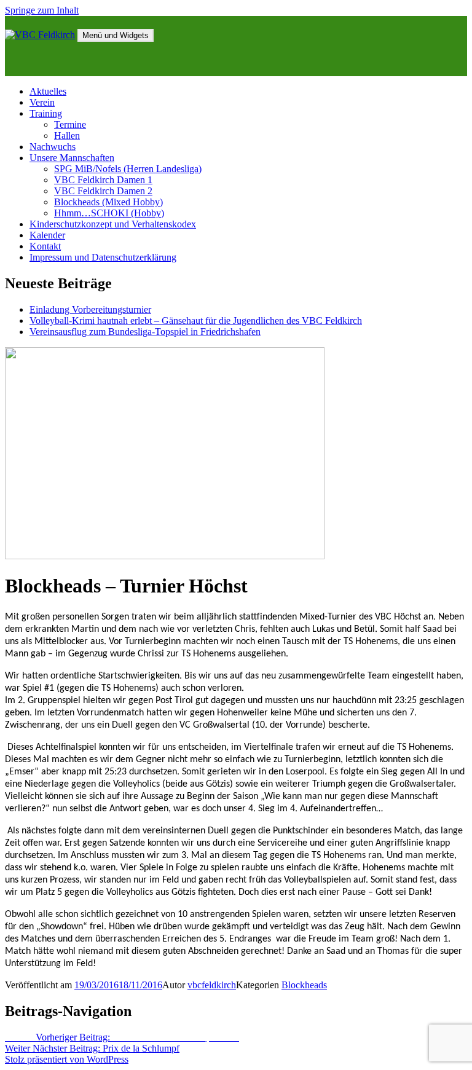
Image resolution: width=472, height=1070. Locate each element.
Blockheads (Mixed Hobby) (108, 202)
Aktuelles (48, 91)
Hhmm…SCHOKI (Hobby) (109, 213)
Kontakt (45, 246)
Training (46, 113)
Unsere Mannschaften (72, 157)
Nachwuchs (53, 146)
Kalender (47, 235)
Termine (70, 124)
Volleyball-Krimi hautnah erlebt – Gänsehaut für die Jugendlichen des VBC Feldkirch (196, 320)
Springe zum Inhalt (42, 10)
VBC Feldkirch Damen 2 (103, 191)
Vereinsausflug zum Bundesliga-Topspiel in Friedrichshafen (145, 331)
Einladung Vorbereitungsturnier (90, 309)
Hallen (67, 135)
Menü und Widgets (115, 35)
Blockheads (304, 985)
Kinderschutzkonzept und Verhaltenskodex (113, 224)
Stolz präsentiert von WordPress (66, 1059)
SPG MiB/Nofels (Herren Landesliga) (128, 168)
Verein (42, 102)
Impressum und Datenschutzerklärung (103, 257)
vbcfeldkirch (211, 985)
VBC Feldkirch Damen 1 (103, 180)
